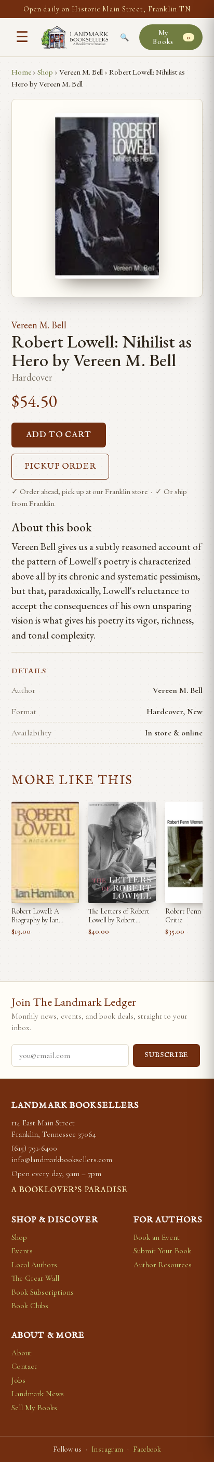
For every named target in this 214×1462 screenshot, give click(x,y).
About (21, 1352)
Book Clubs (29, 1305)
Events (22, 1250)
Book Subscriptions (42, 1292)
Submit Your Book (162, 1250)
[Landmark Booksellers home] (75, 37)
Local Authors (34, 1264)
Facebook (147, 1449)
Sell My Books (34, 1407)
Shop (45, 72)
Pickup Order (60, 466)
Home (21, 72)
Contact (24, 1366)
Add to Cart (58, 435)
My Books (171, 37)
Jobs (18, 1380)
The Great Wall (35, 1278)
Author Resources (162, 1264)
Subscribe (166, 1055)
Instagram (107, 1449)
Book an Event (156, 1237)
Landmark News (37, 1393)
